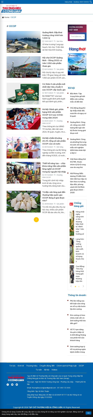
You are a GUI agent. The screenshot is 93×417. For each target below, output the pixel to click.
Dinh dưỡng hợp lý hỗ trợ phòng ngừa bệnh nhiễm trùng (78, 349)
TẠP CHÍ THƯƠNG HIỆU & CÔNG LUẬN (45, 407)
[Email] (17, 384)
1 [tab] (75, 287)
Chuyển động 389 (47, 365)
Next (83, 286)
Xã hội (71, 87)
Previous (71, 286)
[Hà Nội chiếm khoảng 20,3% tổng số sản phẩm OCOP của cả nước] (24, 147)
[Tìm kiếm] (90, 2)
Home (6, 17)
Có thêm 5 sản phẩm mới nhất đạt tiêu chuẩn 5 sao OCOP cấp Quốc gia (53, 87)
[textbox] (77, 36)
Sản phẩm (60, 69)
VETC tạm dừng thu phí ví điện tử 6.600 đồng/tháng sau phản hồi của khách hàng (78, 334)
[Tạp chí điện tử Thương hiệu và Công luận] (16, 378)
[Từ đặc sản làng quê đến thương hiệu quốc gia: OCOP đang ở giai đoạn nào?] (24, 202)
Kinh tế (21, 365)
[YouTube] (12, 384)
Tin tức (12, 365)
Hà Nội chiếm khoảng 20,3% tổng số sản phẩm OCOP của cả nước (54, 141)
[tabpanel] (77, 248)
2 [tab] (79, 287)
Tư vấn (39, 369)
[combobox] (77, 36)
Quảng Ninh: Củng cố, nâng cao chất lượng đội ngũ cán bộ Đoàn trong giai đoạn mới (78, 127)
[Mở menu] (2, 2)
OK (88, 413)
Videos (54, 369)
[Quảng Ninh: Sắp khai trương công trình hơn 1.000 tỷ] (24, 42)
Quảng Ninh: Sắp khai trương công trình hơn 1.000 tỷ (52, 35)
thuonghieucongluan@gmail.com (44, 388)
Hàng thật (68, 2)
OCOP (13, 17)
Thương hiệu (31, 365)
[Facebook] (8, 384)
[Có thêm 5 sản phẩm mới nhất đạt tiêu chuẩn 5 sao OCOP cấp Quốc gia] (24, 93)
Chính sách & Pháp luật (67, 365)
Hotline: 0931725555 (81, 2)
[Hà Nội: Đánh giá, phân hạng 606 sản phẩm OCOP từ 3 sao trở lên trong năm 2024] (24, 120)
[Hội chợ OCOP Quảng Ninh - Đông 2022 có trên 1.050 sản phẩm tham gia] (24, 67)
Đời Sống (59, 147)
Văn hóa (59, 41)
